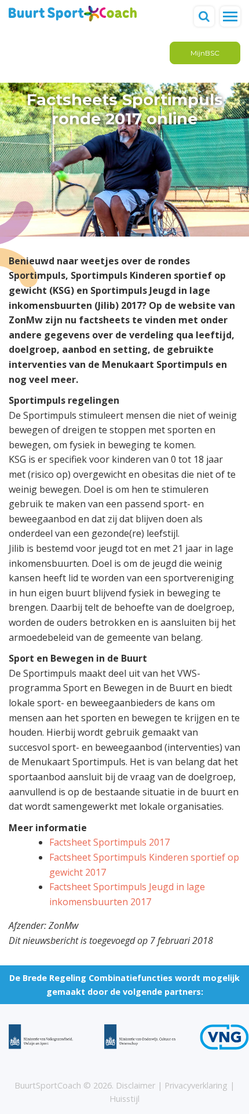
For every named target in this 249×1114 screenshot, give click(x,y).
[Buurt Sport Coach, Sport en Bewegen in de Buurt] (73, 12)
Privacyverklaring (196, 1085)
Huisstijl (124, 1098)
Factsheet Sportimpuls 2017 (109, 842)
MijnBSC (205, 53)
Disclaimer (135, 1085)
